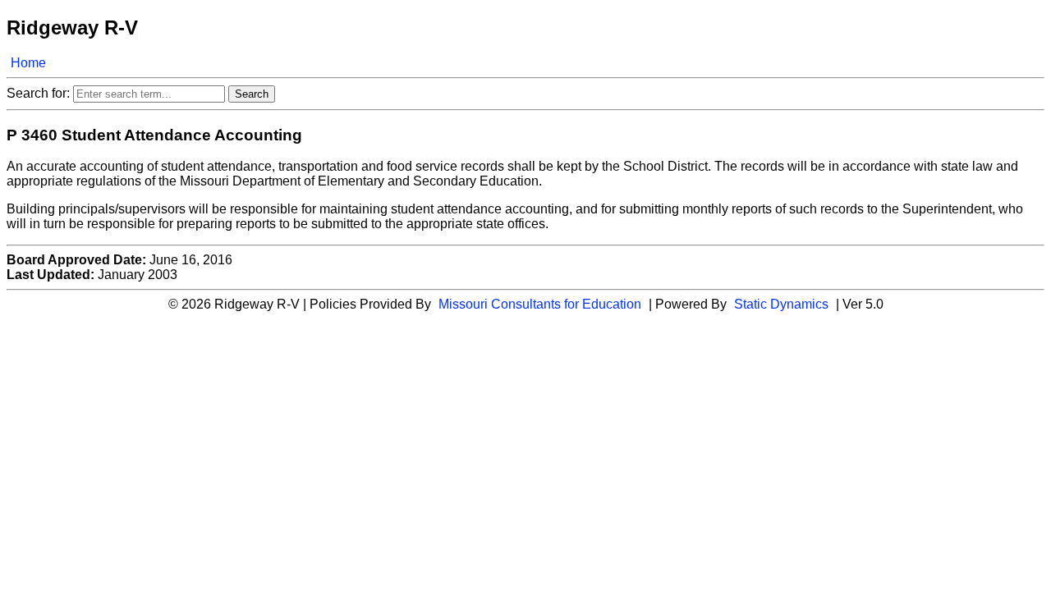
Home (28, 63)
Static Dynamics (781, 304)
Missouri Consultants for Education (539, 304)
